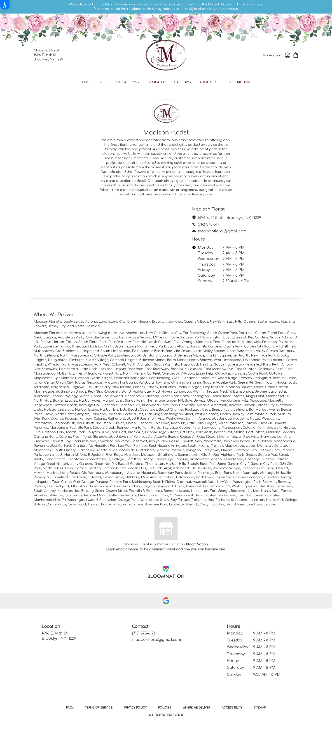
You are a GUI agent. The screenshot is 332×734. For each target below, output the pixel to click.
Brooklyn (159, 321)
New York (217, 321)
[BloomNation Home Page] (166, 572)
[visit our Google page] (166, 600)
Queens (249, 321)
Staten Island (268, 321)
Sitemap (260, 707)
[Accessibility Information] (4, 4)
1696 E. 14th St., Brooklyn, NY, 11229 (229, 218)
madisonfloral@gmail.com (222, 231)
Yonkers (40, 326)
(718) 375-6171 (209, 224)
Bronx (132, 321)
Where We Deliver (196, 707)
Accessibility (232, 707)
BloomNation (197, 544)
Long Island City (112, 321)
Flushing (288, 321)
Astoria (91, 321)
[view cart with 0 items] (296, 55)
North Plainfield (87, 326)
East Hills (234, 321)
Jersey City (57, 326)
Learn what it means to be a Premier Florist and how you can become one (166, 549)
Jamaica (175, 321)
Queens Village (196, 321)
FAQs (70, 707)
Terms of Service (98, 707)
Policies (164, 707)
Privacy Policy (135, 707)
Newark (144, 321)
